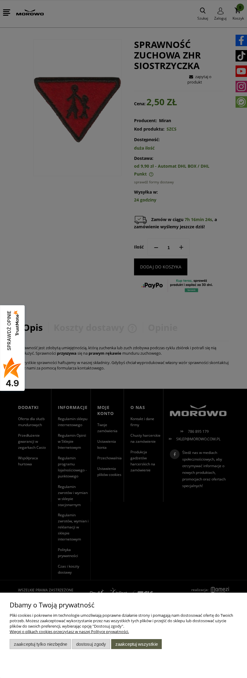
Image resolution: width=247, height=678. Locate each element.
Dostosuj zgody (91, 644)
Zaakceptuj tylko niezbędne (40, 644)
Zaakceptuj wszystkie (136, 644)
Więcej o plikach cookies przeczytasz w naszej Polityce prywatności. (69, 631)
